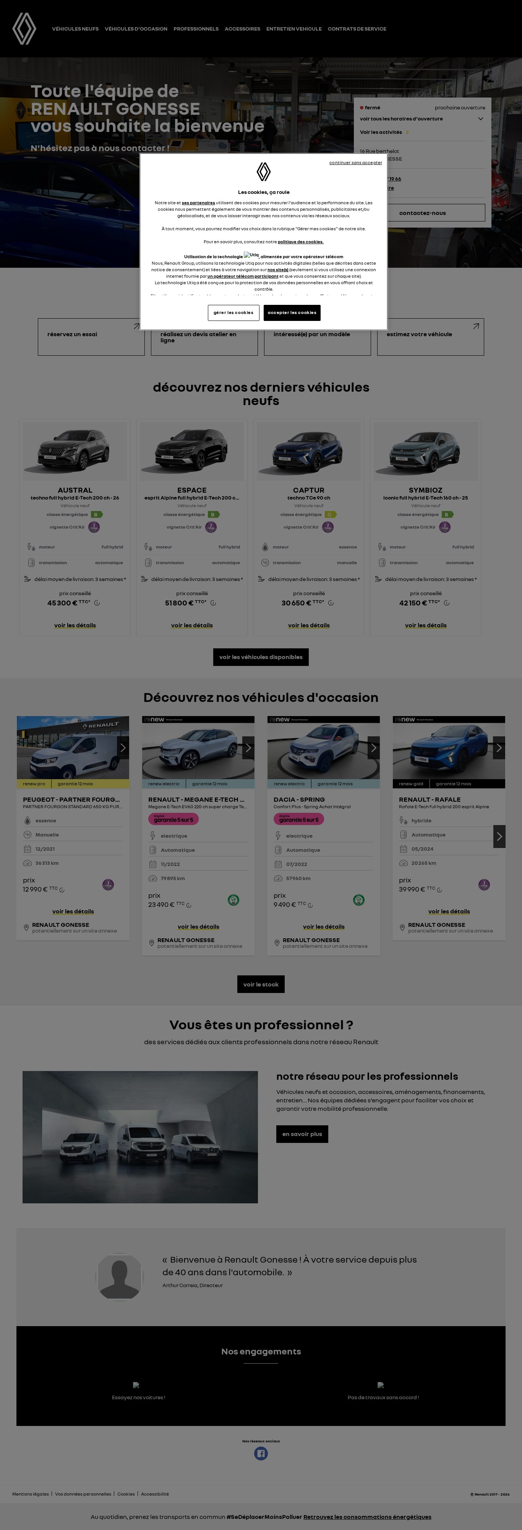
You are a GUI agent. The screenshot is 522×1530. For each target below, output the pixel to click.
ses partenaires (198, 202)
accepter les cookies (292, 312)
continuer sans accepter (355, 162)
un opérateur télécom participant (243, 276)
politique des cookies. (301, 241)
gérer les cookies (234, 312)
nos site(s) (278, 269)
